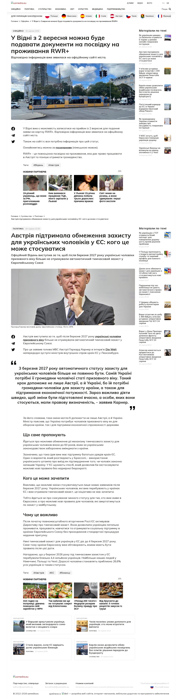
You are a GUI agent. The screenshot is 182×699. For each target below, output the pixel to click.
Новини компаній (84, 683)
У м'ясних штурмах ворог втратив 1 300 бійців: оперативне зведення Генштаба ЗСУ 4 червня (149, 73)
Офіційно (16, 9)
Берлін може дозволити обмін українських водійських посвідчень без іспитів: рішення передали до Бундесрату (151, 91)
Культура (83, 9)
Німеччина (71, 16)
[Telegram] (13, 135)
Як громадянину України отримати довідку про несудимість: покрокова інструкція (151, 123)
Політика (29, 9)
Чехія (134, 16)
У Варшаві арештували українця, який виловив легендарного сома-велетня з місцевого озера (46, 624)
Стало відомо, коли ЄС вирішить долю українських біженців (45, 646)
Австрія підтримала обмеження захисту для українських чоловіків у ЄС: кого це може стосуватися (151, 56)
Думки (130, 3)
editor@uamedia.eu (23, 687)
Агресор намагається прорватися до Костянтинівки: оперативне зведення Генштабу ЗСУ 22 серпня (150, 355)
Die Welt (111, 349)
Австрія (118, 16)
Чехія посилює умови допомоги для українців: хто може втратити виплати (110, 624)
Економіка (60, 9)
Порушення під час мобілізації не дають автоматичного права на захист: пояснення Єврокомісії (150, 289)
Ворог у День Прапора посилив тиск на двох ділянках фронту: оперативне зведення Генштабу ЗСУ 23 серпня (150, 337)
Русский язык (162, 687)
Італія (103, 16)
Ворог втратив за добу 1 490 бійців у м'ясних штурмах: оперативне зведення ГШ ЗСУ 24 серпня (150, 319)
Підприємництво (116, 9)
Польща (54, 16)
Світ (72, 9)
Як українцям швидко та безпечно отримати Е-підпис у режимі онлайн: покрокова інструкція (150, 39)
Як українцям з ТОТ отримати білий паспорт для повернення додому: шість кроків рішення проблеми (149, 238)
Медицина (97, 9)
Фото (149, 3)
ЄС (52, 572)
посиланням (64, 147)
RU (163, 3)
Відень (39, 165)
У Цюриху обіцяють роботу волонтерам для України (149, 304)
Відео (140, 3)
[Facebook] (13, 129)
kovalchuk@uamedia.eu (57, 687)
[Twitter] (13, 141)
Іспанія (89, 16)
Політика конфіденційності (155, 683)
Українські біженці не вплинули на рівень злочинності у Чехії (149, 150)
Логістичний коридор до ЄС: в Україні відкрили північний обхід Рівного (149, 107)
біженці (65, 572)
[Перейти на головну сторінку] (28, 3)
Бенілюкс (150, 16)
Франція (167, 16)
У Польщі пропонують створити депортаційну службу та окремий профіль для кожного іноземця (151, 256)
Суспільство (44, 9)
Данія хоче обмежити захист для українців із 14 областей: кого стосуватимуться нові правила (150, 273)
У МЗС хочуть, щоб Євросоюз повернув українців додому (149, 137)
